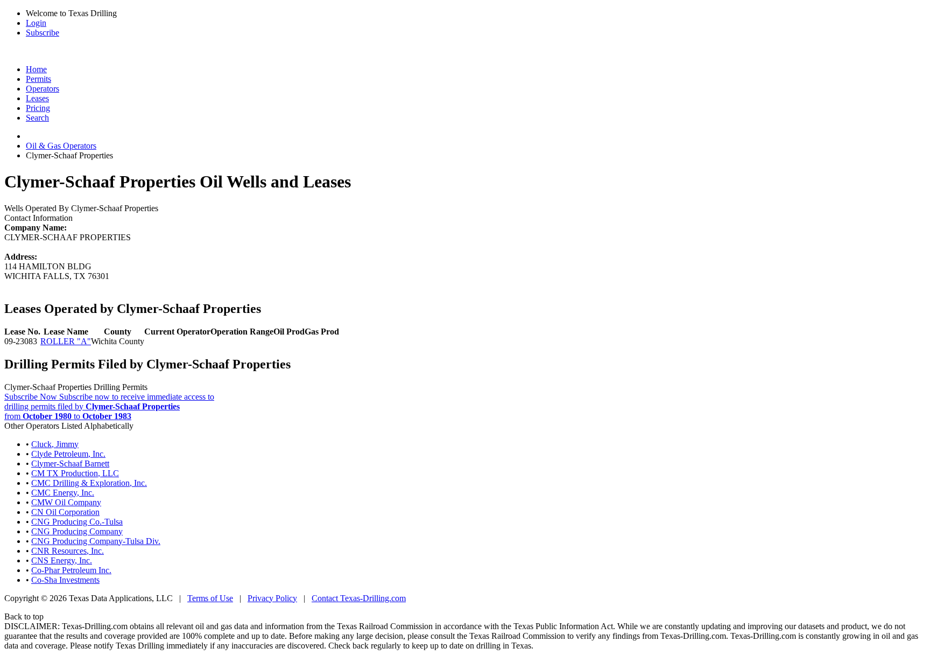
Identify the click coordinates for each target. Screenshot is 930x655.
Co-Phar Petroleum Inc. (71, 570)
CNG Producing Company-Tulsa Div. (95, 541)
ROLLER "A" (65, 341)
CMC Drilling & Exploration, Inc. (89, 482)
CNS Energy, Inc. (61, 560)
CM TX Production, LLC (75, 473)
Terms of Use (210, 598)
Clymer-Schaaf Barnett (70, 463)
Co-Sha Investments (65, 579)
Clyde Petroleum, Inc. (68, 453)
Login (36, 22)
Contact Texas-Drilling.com (359, 598)
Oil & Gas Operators (61, 145)
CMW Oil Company (66, 502)
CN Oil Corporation (65, 512)
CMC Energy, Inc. (62, 492)
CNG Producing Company (77, 531)
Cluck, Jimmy (55, 444)
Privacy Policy (272, 598)
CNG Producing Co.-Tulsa (77, 521)
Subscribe (42, 32)
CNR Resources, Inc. (67, 550)
